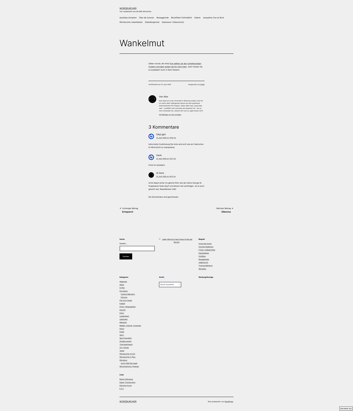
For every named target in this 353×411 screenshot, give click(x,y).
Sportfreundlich (126, 338)
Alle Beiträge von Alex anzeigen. (170, 115)
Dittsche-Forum (126, 386)
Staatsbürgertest (152, 22)
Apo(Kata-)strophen (128, 18)
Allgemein (123, 282)
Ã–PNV (122, 288)
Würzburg (123, 360)
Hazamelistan (204, 253)
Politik (202, 84)
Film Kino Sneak (126, 300)
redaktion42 (203, 262)
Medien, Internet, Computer (130, 326)
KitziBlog (202, 256)
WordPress (229, 402)
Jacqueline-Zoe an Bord (213, 18)
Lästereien (124, 319)
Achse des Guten (205, 244)
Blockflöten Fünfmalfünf (181, 18)
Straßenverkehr (126, 341)
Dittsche (124, 297)
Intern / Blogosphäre (128, 307)
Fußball (122, 304)
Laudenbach (124, 316)
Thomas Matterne (206, 266)
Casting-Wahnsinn (128, 294)
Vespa (122, 351)
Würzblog (202, 269)
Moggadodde (204, 259)
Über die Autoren (146, 18)
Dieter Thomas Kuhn (127, 382)
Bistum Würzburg (126, 379)
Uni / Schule (124, 348)
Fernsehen (124, 291)
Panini (122, 329)
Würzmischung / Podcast (129, 366)
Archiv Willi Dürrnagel (129, 363)
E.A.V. (122, 389)
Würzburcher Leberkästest (131, 22)
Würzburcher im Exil (127, 354)
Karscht (123, 310)
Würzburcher (128, 8)
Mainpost (123, 322)
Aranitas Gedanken (206, 247)
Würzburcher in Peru (127, 357)
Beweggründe (163, 18)
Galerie (197, 18)
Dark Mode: (344, 408)
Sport (122, 335)
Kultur (122, 313)
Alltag (122, 285)
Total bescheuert (126, 344)
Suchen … (123, 243)
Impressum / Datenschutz (173, 22)
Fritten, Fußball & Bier (207, 250)
